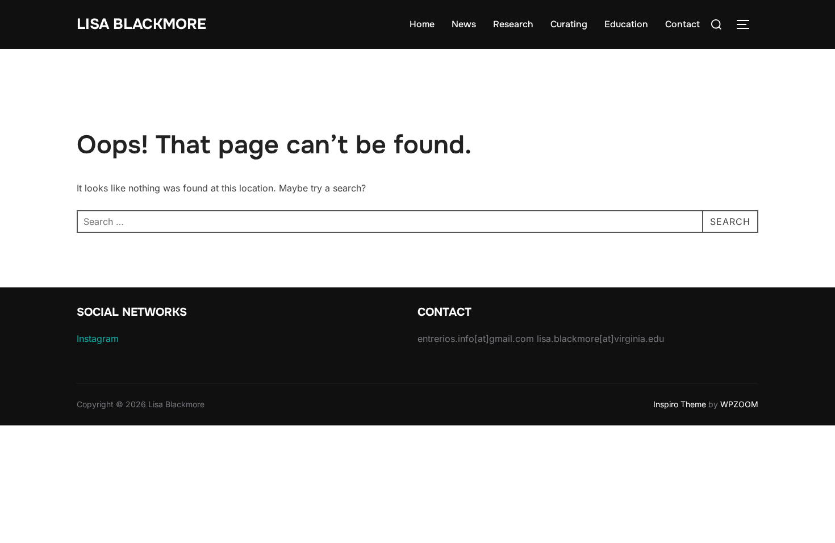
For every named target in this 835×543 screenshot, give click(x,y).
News (464, 24)
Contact (682, 24)
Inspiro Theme (679, 404)
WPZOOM (739, 404)
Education (626, 24)
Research (513, 24)
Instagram (98, 338)
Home (422, 24)
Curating (568, 24)
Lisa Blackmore (141, 24)
